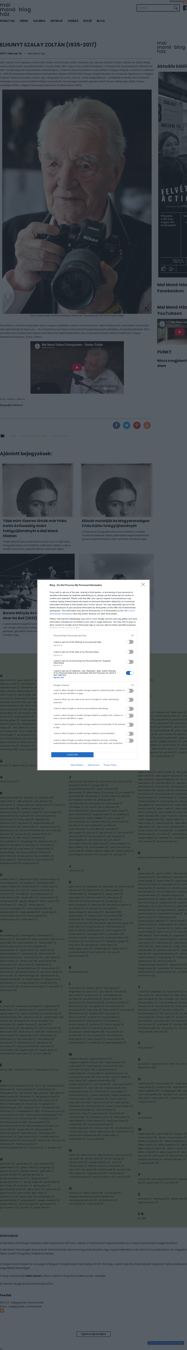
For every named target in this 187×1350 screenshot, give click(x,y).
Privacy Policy (110, 765)
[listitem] (93, 635)
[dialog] (93, 675)
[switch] (130, 642)
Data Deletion (77, 765)
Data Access (93, 765)
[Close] (144, 585)
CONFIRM (72, 755)
